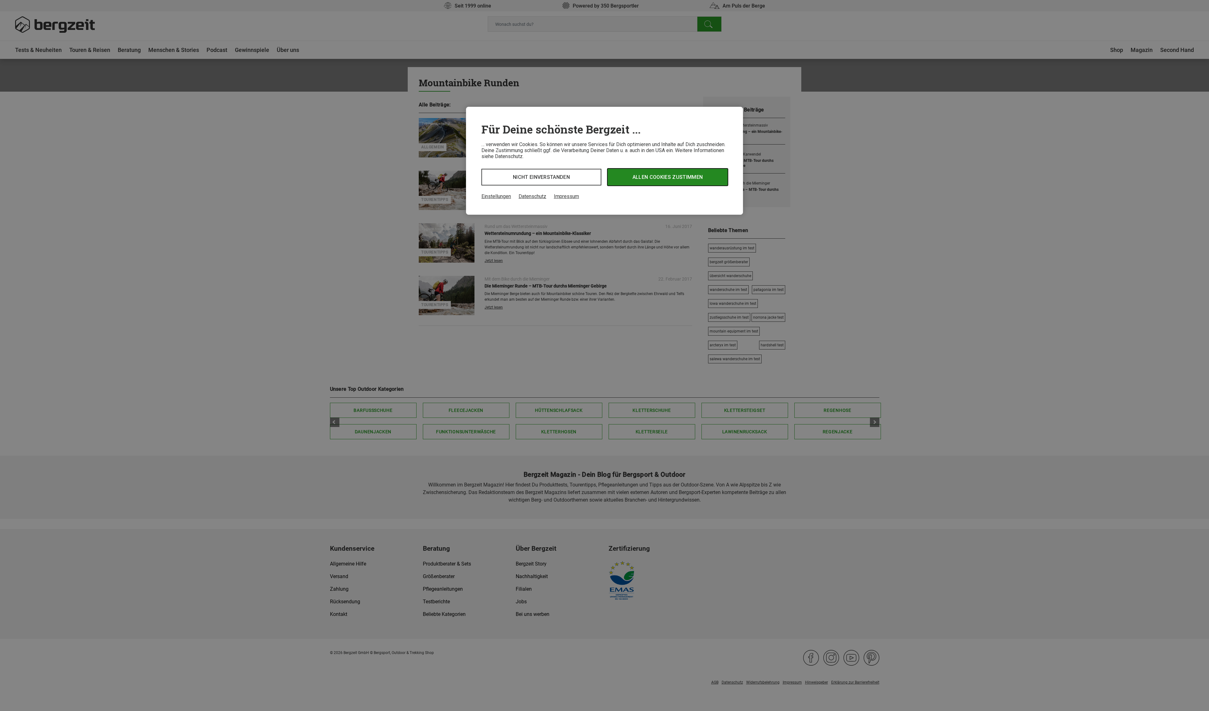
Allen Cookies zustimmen (668, 177)
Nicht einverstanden (541, 177)
